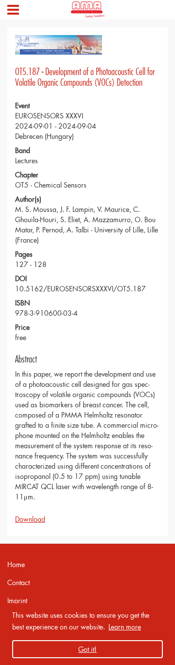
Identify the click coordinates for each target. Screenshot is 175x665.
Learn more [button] (124, 626)
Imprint (17, 600)
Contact (18, 582)
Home (16, 564)
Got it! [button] (87, 649)
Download (30, 519)
